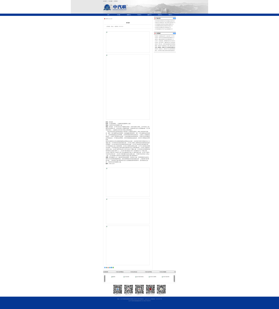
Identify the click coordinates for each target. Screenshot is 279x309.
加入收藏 (110, 1)
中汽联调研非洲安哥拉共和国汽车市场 (162, 25)
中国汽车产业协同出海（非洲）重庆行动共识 (164, 22)
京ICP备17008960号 (146, 300)
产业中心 (139, 14)
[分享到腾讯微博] (110, 267)
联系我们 (116, 1)
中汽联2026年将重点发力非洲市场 (161, 27)
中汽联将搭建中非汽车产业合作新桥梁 (162, 29)
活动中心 (160, 14)
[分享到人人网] (111, 267)
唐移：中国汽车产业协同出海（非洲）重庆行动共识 (165, 45)
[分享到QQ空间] (106, 267)
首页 (108, 14)
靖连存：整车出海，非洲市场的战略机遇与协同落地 (165, 44)
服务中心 (150, 14)
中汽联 (118, 14)
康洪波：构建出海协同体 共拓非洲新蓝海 (163, 39)
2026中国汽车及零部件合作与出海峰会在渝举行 (164, 21)
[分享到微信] (113, 267)
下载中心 (170, 14)
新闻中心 (129, 14)
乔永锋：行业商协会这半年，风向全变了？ (163, 36)
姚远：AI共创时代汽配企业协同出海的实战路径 (164, 50)
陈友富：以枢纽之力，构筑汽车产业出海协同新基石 (165, 48)
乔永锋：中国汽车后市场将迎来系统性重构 (163, 37)
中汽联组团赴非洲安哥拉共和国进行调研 (163, 24)
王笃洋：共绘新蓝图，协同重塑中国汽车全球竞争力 (165, 40)
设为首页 (105, 1)
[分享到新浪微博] (108, 267)
